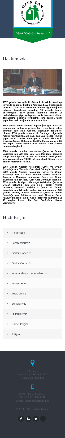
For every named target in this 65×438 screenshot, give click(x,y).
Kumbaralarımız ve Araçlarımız (29, 273)
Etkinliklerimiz (19, 313)
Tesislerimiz (18, 293)
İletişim (15, 334)
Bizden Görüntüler (22, 263)
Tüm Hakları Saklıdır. (37, 409)
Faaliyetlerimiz (19, 283)
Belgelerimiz (18, 303)
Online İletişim (19, 324)
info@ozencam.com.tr (37, 400)
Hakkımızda (18, 232)
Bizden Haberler (21, 253)
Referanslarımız (20, 242)
